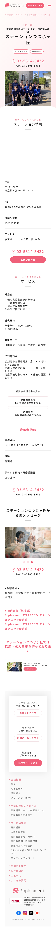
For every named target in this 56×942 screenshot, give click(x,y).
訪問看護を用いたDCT (23, 836)
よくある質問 (18, 880)
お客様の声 (17, 870)
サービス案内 (18, 822)
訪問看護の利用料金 (22, 814)
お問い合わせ (28, 259)
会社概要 (16, 779)
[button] (24, 562)
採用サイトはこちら (35, 5)
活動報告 (16, 793)
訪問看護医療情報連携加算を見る (28, 413)
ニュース (16, 875)
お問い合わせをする (28, 737)
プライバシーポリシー (23, 797)
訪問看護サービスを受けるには (28, 810)
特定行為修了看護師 (22, 845)
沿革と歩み (17, 788)
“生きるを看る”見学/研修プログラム (28, 852)
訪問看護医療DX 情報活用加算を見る (28, 401)
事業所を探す (18, 866)
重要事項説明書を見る (28, 391)
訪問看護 (16, 827)
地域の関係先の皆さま (24, 805)
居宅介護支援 (18, 832)
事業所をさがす (28, 712)
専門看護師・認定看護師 (24, 841)
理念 (13, 784)
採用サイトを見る (28, 762)
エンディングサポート (23, 858)
